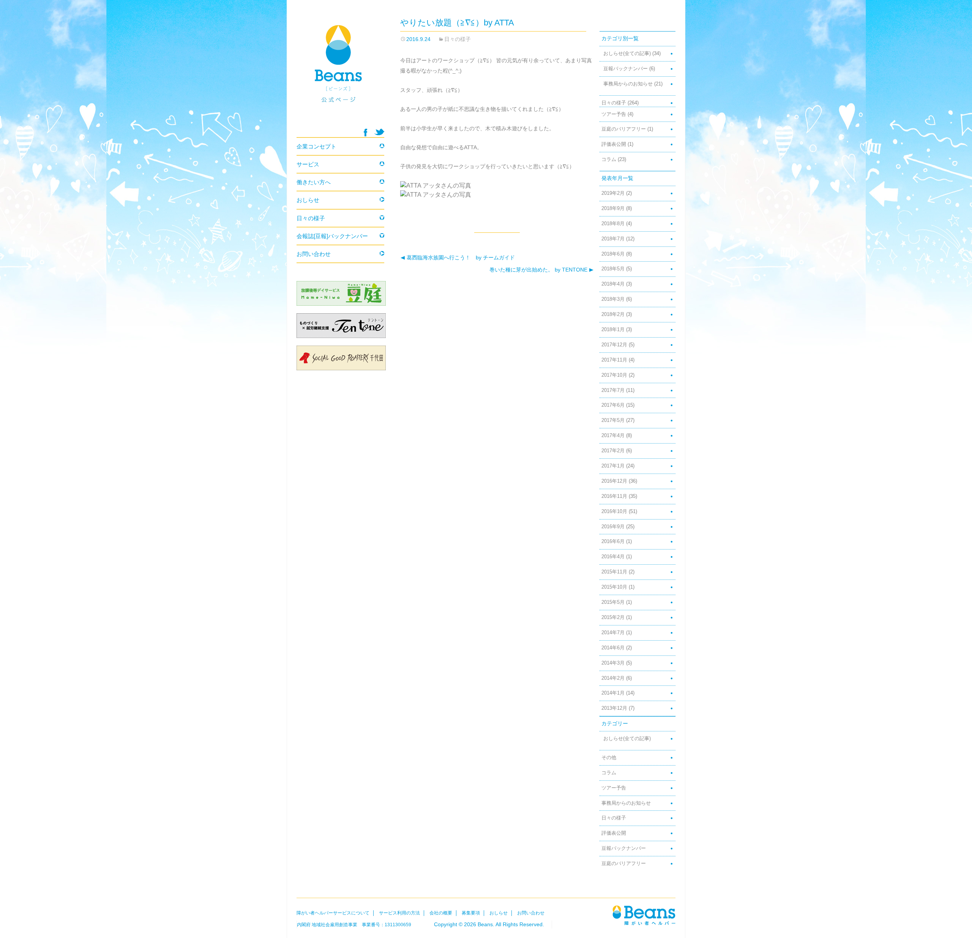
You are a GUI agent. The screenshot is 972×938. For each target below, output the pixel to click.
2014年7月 (613, 632)
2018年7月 (613, 239)
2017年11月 (614, 360)
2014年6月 (613, 648)
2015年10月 (614, 587)
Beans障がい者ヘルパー (643, 915)
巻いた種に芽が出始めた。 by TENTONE (539, 270)
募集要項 (471, 913)
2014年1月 (613, 693)
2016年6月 (613, 541)
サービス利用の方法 (399, 913)
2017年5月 (613, 420)
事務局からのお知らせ (628, 84)
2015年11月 (614, 572)
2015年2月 (613, 617)
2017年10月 (614, 375)
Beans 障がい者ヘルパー (340, 72)
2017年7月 (613, 390)
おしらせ (308, 200)
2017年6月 (613, 405)
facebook (365, 132)
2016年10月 (614, 511)
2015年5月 (613, 602)
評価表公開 (613, 144)
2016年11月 (614, 496)
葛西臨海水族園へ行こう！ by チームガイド (457, 257)
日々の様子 (457, 39)
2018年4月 (613, 284)
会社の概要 (440, 913)
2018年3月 (613, 299)
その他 (608, 757)
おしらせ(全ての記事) (627, 53)
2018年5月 (613, 269)
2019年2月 (613, 193)
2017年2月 (613, 450)
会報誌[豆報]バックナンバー (332, 236)
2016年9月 (613, 526)
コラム (608, 159)
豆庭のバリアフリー (623, 129)
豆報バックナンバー (625, 68)
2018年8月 (613, 223)
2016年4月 (613, 556)
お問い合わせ (314, 254)
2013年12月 (614, 708)
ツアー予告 (613, 114)
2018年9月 (613, 208)
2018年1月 (613, 329)
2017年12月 (614, 344)
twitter (379, 132)
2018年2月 (613, 314)
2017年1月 (613, 466)
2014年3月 (613, 663)
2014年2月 (613, 678)
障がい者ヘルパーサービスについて (333, 913)
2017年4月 (613, 435)
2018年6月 (613, 254)
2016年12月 (614, 481)
